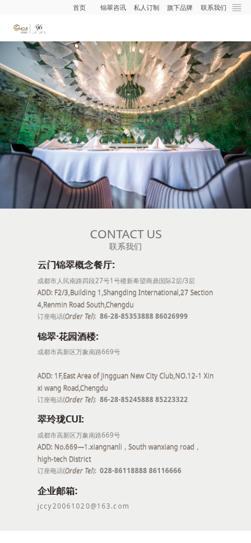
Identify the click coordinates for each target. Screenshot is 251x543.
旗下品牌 (180, 7)
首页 (79, 7)
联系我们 (213, 7)
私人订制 (146, 7)
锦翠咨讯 (113, 7)
